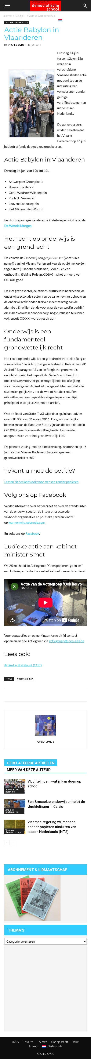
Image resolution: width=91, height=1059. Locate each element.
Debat (33, 20)
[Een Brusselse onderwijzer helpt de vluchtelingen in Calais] (14, 806)
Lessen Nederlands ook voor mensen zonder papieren (41, 482)
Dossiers (28, 1042)
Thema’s (42, 1042)
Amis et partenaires (12, 810)
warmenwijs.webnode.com (26, 522)
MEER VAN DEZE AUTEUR (29, 770)
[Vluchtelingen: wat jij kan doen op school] (14, 786)
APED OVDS (45, 741)
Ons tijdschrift (17, 28)
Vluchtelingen (25, 678)
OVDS (15, 1042)
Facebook (32, 533)
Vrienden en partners (12, 790)
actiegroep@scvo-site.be (66, 641)
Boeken (47, 20)
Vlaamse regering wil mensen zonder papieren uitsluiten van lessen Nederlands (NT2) (52, 827)
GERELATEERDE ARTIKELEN (31, 763)
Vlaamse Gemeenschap (13, 831)
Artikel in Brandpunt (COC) (23, 665)
